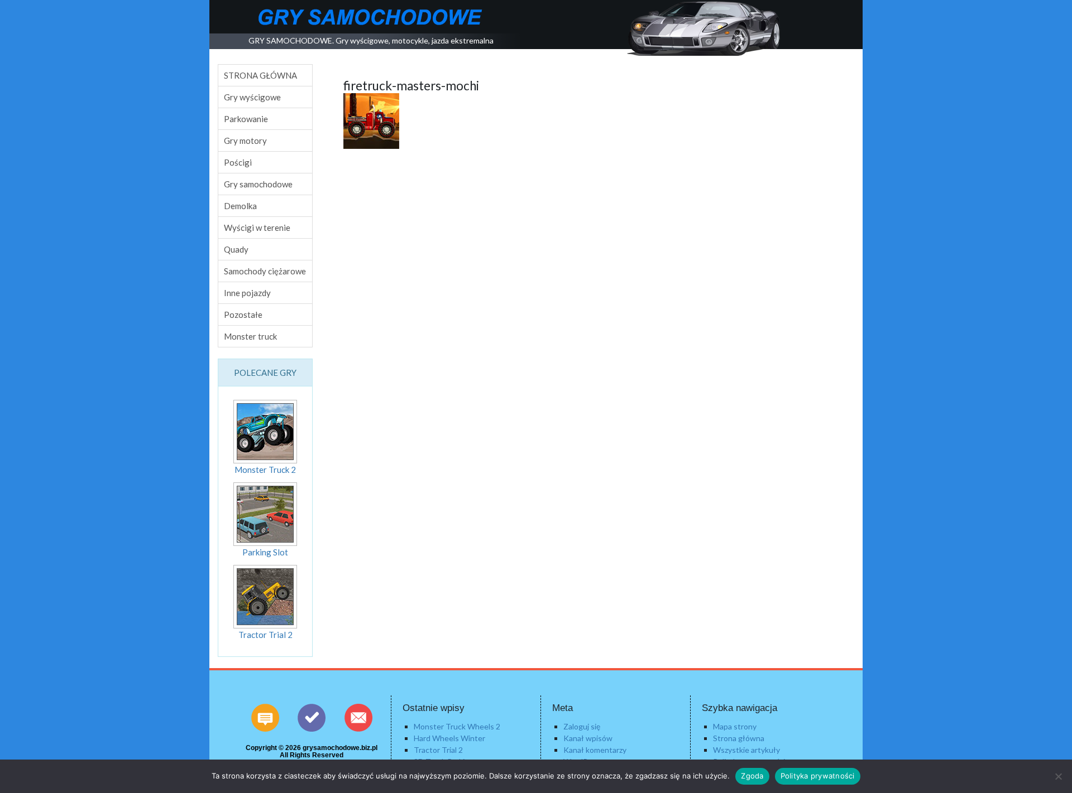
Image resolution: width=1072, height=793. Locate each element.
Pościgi (238, 162)
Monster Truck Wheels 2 (457, 726)
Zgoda (752, 775)
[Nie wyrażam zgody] (1058, 776)
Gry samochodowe (258, 184)
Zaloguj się (581, 726)
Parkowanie (246, 119)
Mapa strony (735, 726)
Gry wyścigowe (252, 97)
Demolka (240, 206)
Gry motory (245, 141)
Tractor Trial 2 (265, 635)
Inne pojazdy (247, 293)
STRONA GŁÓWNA (260, 75)
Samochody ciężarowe (265, 271)
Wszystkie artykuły (746, 750)
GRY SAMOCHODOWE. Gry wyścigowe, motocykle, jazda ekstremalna (371, 40)
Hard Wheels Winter (449, 738)
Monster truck (250, 336)
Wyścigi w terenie (257, 228)
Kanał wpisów (587, 738)
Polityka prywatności (818, 775)
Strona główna (738, 738)
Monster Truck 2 (265, 470)
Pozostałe (243, 315)
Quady (236, 249)
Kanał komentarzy (594, 750)
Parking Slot (265, 552)
